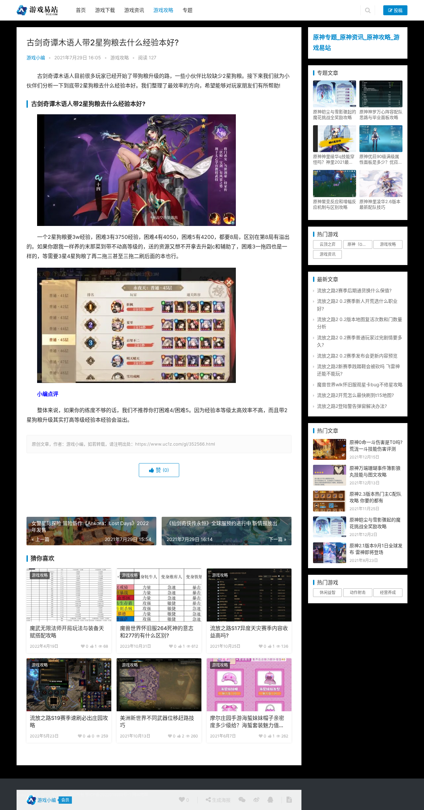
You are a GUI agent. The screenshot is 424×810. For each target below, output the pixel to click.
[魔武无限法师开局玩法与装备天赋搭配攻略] (68, 594)
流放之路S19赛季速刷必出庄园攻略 (69, 722)
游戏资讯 (134, 10)
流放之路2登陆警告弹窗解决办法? (352, 406)
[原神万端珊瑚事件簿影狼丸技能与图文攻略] (329, 468)
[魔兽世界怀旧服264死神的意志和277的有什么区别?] (159, 594)
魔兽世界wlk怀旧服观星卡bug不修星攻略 (359, 384)
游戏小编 (35, 57)
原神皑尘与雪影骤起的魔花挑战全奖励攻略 (334, 114)
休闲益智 (328, 592)
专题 (187, 10)
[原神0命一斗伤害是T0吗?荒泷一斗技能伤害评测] (329, 442)
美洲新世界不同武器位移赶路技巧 (157, 722)
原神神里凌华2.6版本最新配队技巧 (379, 204)
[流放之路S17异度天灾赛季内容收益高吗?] (249, 594)
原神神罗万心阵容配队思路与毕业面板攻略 (380, 114)
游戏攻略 (163, 10)
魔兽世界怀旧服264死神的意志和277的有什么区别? (156, 632)
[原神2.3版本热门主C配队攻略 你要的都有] (329, 494)
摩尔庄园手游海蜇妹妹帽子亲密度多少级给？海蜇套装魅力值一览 (247, 722)
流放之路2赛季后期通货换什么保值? (354, 290)
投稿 (397, 10)
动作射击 (358, 592)
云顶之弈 (328, 244)
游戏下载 (105, 10)
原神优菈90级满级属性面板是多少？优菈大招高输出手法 (380, 159)
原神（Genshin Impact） (359, 244)
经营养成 (388, 592)
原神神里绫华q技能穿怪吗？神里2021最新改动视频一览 (333, 159)
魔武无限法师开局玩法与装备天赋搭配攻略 (67, 632)
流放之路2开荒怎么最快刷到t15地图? (355, 395)
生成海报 (221, 800)
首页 (81, 10)
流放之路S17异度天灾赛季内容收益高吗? (249, 632)
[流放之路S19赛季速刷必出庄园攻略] (68, 684)
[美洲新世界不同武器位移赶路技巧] (159, 684)
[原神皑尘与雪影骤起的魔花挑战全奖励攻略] (329, 520)
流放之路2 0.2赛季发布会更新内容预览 (357, 355)
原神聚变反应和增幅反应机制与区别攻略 (334, 204)
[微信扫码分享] (242, 800)
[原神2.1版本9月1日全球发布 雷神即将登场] (329, 546)
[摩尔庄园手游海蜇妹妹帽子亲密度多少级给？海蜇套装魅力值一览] (249, 684)
